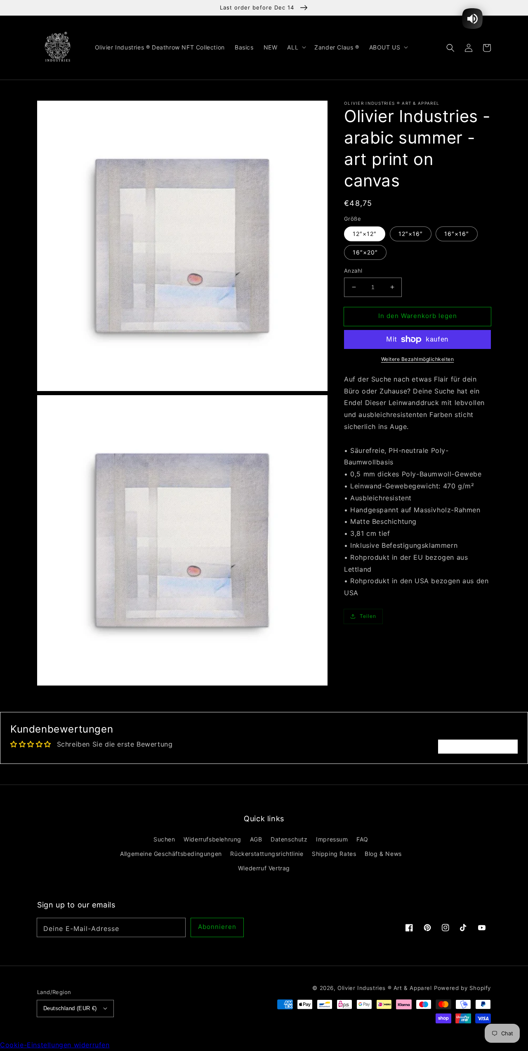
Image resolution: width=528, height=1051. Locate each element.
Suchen (164, 839)
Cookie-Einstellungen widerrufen (55, 1045)
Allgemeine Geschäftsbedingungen (171, 853)
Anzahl (353, 270)
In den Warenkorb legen (417, 316)
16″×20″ (365, 252)
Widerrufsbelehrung (212, 839)
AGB (256, 839)
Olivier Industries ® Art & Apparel (384, 988)
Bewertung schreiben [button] (478, 746)
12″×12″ (365, 233)
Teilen (368, 616)
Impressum (332, 839)
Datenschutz (289, 839)
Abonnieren (217, 927)
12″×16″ (410, 233)
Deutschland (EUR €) (70, 1008)
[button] (450, 47)
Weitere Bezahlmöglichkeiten (417, 359)
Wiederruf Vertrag (264, 868)
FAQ (362, 839)
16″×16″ (456, 233)
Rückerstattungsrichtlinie (266, 853)
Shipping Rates (334, 853)
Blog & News (383, 853)
